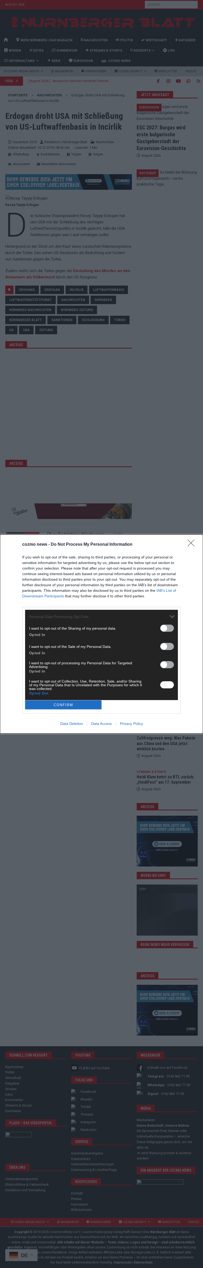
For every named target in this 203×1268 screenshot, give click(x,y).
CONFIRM (63, 705)
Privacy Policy (131, 723)
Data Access (101, 723)
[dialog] (101, 634)
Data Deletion (71, 723)
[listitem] (101, 616)
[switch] (167, 628)
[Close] (193, 545)
